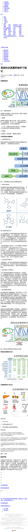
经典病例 (6, 56)
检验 (20, 26)
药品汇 (15, 36)
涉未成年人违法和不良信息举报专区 (14, 527)
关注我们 (6, 510)
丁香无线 (6, 2)
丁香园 (2, 47)
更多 (5, 23)
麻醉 (20, 32)
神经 (5, 17)
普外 (9, 32)
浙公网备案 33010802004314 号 (14, 516)
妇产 (14, 34)
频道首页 (6, 50)
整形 (5, 32)
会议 (20, 34)
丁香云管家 (7, 8)
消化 (9, 26)
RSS (2, 64)
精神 (5, 31)
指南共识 (6, 53)
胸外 (5, 24)
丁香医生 (6, 5)
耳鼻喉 (5, 29)
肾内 (9, 24)
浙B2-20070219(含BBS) (9, 515)
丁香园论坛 (7, 3)
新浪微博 (6, 6)
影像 (14, 32)
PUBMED (21, 36)
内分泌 (5, 37)
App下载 (6, 508)
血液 (9, 28)
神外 (14, 31)
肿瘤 (5, 20)
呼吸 (5, 26)
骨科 (5, 18)
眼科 (20, 31)
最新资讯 (6, 51)
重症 (9, 29)
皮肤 (20, 29)
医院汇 (10, 31)
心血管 (6, 21)
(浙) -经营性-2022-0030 (18, 515)
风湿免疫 (15, 24)
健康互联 (10, 36)
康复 (20, 28)
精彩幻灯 (6, 58)
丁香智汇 (6, 9)
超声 (14, 28)
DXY (15, 514)
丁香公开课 (16, 26)
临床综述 (6, 55)
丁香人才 (6, 11)
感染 (20, 24)
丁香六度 (6, 36)
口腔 (14, 29)
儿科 (9, 34)
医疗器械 (6, 28)
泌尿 (5, 34)
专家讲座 (6, 59)
